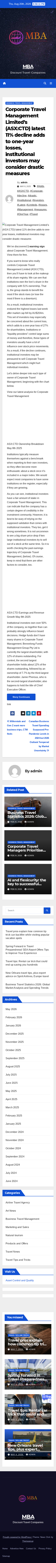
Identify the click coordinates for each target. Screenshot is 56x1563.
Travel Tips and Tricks (18, 1260)
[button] (45, 83)
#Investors (38, 200)
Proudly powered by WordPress (17, 1537)
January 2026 (13, 1025)
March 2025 (12, 1107)
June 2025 (12, 1083)
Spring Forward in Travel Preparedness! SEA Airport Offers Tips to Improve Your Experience (27, 949)
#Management (25, 209)
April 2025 (11, 1099)
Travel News (13, 1251)
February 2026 (14, 1017)
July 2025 (11, 1074)
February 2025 (14, 1115)
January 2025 (13, 1123)
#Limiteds (31, 205)
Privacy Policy (45, 1548)
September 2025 (15, 1058)
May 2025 (11, 1091)
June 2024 (12, 1181)
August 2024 (13, 1164)
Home (5, 1548)
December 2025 (15, 1033)
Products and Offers (17, 1243)
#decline (22, 195)
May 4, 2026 (17, 1454)
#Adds (40, 186)
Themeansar (27, 1541)
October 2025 (13, 1050)
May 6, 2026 (17, 1384)
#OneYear (22, 214)
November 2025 (15, 1042)
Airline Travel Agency (18, 1202)
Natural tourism (14, 1235)
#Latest (21, 205)
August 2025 (13, 1066)
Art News (11, 1210)
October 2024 (13, 1148)
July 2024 (11, 1173)
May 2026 (11, 1009)
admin (24, 182)
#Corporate (36, 191)
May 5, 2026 (17, 1419)
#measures (40, 209)
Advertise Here (16, 1548)
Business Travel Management (19, 103)
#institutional (24, 200)
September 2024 (15, 1156)
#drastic (32, 195)
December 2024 (15, 1132)
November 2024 (15, 1140)
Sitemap (6, 1556)
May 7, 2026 (17, 1349)
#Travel (34, 214)
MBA (28, 66)
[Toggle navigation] (51, 83)
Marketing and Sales (17, 1227)
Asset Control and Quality (20, 1280)
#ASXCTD (23, 191)
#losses (42, 205)
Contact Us (31, 1548)
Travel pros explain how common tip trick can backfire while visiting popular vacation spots (27, 934)
